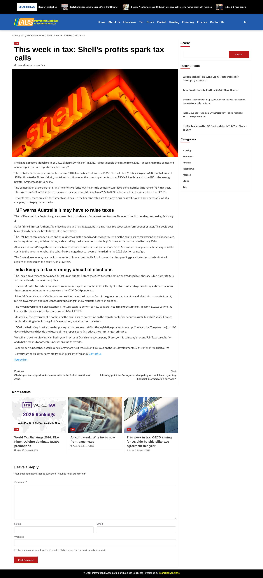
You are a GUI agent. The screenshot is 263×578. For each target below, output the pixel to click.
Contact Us (217, 22)
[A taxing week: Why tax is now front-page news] (95, 415)
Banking (174, 22)
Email (100, 523)
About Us (114, 22)
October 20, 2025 (31, 450)
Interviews (129, 22)
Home (101, 22)
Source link (20, 359)
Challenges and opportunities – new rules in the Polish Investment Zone (52, 375)
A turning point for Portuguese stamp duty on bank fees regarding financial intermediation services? (138, 375)
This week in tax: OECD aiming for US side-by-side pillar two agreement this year (149, 442)
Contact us (95, 353)
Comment (20, 481)
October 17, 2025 (143, 450)
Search (186, 43)
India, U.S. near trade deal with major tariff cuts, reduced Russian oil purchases (213, 114)
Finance (202, 22)
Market (161, 22)
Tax (141, 22)
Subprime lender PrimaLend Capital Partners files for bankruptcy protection (210, 78)
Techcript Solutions (169, 572)
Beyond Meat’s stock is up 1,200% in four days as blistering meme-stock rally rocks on (214, 101)
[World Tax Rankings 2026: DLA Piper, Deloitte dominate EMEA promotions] (39, 415)
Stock (150, 22)
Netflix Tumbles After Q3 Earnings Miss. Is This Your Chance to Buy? (215, 128)
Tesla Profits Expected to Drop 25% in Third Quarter (211, 90)
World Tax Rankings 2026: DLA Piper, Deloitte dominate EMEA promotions (36, 442)
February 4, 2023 (33, 65)
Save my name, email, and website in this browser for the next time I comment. (62, 550)
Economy (188, 22)
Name (17, 523)
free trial (155, 347)
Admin (19, 65)
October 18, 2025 (87, 446)
